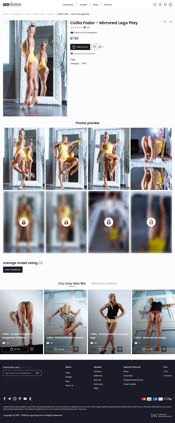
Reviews (108, 4)
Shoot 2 (51, 14)
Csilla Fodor (39, 14)
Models (83, 4)
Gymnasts (98, 384)
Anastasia (128, 375)
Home (6, 14)
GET (37, 373)
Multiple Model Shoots (133, 380)
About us (70, 385)
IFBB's (28, 14)
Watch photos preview (84, 53)
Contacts (167, 375)
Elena (126, 371)
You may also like (72, 283)
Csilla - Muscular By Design (150, 337)
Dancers (97, 380)
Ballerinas (98, 375)
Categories (68, 4)
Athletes (97, 371)
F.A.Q (165, 371)
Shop (68, 372)
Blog (95, 4)
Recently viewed (104, 283)
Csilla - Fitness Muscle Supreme (65, 337)
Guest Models (130, 384)
